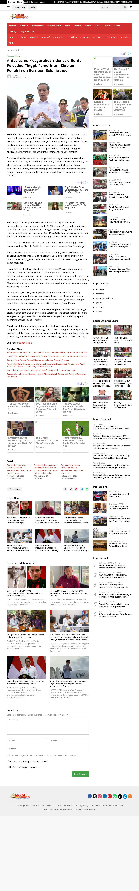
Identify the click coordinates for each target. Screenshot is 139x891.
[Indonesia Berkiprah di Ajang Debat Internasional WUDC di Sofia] (100, 496)
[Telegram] (125, 796)
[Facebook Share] (65, 489)
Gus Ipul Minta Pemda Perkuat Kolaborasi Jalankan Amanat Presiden (38, 360)
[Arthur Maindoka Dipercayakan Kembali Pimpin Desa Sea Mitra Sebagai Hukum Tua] (102, 395)
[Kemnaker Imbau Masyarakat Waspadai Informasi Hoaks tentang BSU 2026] (48, 536)
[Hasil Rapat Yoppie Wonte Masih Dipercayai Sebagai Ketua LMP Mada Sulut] (100, 234)
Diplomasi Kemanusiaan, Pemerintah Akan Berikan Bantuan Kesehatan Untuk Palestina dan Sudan (45, 469)
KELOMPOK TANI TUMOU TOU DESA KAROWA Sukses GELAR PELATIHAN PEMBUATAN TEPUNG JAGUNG (59, 2)
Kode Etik (68, 805)
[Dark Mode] (130, 7)
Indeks (32, 7)
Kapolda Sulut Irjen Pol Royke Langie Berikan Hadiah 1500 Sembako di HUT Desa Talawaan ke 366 (120, 158)
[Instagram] (100, 796)
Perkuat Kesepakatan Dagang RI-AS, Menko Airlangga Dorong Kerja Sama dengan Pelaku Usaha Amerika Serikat (119, 507)
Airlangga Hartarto (104, 298)
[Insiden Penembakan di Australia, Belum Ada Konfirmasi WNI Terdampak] (100, 533)
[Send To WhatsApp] (87, 489)
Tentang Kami (19, 7)
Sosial (117, 26)
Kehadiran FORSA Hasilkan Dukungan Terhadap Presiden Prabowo (123, 383)
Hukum (88, 26)
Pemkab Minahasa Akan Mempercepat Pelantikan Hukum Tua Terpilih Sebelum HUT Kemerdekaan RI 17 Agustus (120, 270)
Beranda (12, 26)
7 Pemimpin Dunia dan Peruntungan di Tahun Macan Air (115, 615)
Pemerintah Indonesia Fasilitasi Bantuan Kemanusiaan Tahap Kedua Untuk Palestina (19, 469)
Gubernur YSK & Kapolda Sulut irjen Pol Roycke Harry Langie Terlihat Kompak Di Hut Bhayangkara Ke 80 (120, 245)
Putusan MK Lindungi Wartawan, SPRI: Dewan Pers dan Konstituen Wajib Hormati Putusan (47, 356)
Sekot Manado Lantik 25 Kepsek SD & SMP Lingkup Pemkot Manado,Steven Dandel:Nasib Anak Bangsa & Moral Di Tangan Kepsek (120, 133)
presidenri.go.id (24, 342)
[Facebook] (90, 796)
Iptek (11, 37)
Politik (67, 26)
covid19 (99, 312)
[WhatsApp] (115, 796)
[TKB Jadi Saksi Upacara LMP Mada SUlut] (100, 184)
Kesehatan (21, 37)
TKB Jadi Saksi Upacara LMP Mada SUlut (120, 183)
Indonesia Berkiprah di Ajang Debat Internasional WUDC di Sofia (119, 495)
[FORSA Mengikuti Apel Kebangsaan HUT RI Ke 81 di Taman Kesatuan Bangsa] (100, 172)
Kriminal (34, 37)
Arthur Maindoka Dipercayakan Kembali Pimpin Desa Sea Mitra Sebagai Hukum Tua (100, 405)
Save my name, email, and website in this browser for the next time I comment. (44, 755)
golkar (99, 303)
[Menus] (9, 7)
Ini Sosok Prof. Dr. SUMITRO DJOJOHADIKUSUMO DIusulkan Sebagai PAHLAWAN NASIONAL (47, 352)
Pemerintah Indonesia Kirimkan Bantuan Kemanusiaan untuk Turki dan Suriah (72, 469)
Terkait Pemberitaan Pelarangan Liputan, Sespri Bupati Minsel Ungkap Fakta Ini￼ (114, 605)
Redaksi (15, 75)
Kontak (58, 805)
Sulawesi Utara (54, 26)
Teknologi (125, 37)
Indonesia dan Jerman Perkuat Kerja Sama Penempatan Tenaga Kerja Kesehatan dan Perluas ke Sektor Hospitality (119, 544)
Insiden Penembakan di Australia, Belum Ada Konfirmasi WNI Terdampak (119, 532)
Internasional (38, 26)
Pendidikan (72, 37)
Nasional (24, 26)
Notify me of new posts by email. (23, 767)
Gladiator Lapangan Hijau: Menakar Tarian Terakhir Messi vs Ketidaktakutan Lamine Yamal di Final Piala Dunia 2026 (120, 220)
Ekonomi (78, 26)
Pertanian (97, 37)
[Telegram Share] (82, 489)
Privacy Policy (82, 805)
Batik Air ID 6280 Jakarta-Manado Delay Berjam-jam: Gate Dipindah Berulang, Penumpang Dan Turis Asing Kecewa (119, 195)
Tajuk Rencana (27, 31)
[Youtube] (110, 796)
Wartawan (47, 805)
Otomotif (45, 37)
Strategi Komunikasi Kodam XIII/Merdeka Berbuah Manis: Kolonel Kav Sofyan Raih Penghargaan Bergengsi (123, 405)
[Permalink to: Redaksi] (9, 76)
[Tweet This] (71, 489)
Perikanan (85, 37)
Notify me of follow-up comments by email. (28, 761)
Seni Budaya (111, 37)
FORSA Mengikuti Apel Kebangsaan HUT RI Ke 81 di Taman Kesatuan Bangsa (120, 171)
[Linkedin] (105, 796)
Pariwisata (58, 37)
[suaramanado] (18, 16)
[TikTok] (120, 796)
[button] (125, 7)
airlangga (100, 289)
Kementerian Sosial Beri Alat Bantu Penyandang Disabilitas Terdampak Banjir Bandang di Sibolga (119, 519)
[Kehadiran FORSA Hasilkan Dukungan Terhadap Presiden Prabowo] (123, 373)
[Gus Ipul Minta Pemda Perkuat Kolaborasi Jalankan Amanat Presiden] (76, 508)
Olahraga (13, 31)
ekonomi (99, 307)
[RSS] (130, 796)
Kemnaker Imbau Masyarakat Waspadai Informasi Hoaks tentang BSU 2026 (41, 370)
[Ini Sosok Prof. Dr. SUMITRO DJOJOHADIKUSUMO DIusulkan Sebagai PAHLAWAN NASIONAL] (19, 508)
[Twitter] (95, 796)
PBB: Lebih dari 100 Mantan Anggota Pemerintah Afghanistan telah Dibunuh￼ (115, 595)
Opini (97, 26)
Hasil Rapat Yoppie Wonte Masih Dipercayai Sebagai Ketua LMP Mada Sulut (120, 233)
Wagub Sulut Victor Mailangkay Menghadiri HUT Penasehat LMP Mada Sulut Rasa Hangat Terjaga (120, 257)
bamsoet (100, 293)
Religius (107, 26)
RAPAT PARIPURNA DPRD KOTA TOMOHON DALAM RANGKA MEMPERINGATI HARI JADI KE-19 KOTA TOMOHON (113, 576)
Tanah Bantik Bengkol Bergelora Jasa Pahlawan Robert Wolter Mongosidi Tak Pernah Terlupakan (120, 208)
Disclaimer (95, 805)
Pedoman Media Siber (113, 805)
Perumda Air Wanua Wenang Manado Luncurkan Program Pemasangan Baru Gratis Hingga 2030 (114, 566)
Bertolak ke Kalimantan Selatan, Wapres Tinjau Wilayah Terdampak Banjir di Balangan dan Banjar (46, 375)
